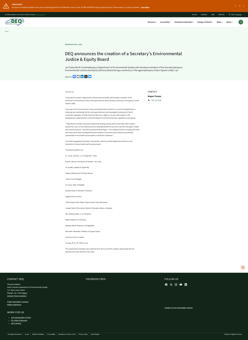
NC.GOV (194, 15)
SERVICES (221, 15)
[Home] (14, 20)
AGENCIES (204, 15)
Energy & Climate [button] (204, 22)
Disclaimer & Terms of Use (66, 334)
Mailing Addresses (14, 305)
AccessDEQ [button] (164, 22)
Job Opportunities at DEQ (21, 318)
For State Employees (19, 320)
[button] (241, 22)
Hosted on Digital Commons (233, 334)
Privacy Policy (83, 334)
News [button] (219, 22)
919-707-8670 (156, 100)
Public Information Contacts (17, 302)
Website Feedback (38, 334)
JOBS (212, 15)
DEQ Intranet (16, 323)
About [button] (228, 22)
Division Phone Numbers (16, 296)
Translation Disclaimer (15, 334)
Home (7, 31)
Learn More (145, 7)
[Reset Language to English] (229, 14)
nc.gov (27, 334)
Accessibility (51, 334)
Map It (24, 293)
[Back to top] (243, 268)
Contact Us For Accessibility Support (178, 308)
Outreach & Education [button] (183, 22)
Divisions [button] (151, 22)
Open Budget (95, 334)
